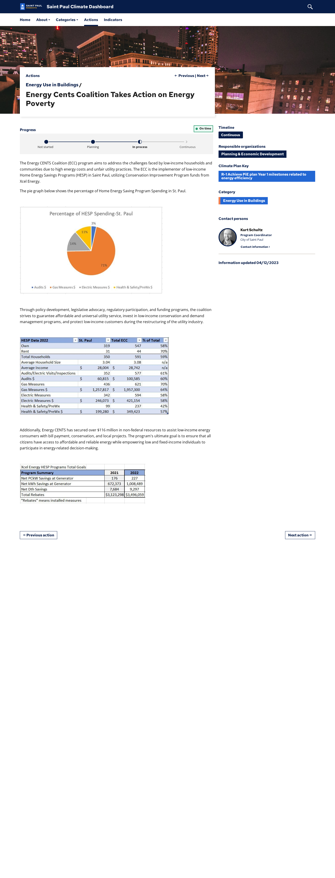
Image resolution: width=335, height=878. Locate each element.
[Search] (310, 6)
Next (201, 75)
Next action (298, 535)
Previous (186, 75)
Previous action (40, 535)
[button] (43, 19)
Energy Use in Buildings (52, 85)
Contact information (254, 247)
